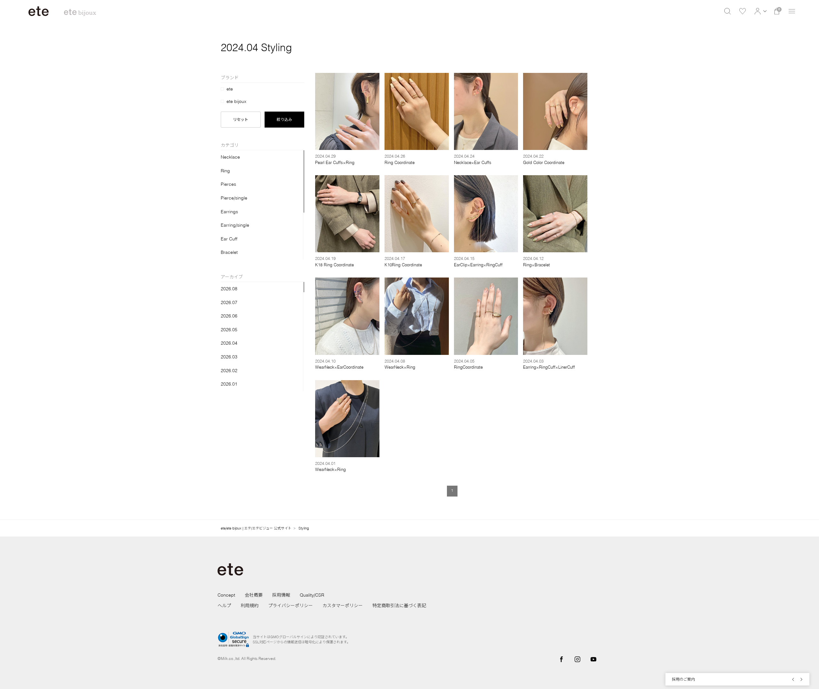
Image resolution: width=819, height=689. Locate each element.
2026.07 (229, 302)
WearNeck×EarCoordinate (339, 367)
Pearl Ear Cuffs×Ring (334, 162)
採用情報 (281, 595)
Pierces (228, 184)
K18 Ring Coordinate (334, 264)
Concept (226, 595)
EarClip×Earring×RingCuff (478, 264)
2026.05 (229, 330)
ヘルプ (224, 605)
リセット (240, 119)
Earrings (229, 212)
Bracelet (229, 252)
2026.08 (229, 289)
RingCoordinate (468, 367)
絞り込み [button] (284, 119)
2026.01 (229, 384)
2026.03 (229, 357)
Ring (225, 171)
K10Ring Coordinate (403, 264)
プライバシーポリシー (290, 605)
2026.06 (229, 316)
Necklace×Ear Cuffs (472, 162)
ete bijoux (236, 101)
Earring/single (235, 225)
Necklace (230, 157)
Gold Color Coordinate (543, 162)
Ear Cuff (229, 239)
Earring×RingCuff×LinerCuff (549, 367)
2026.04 (229, 343)
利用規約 (249, 605)
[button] (760, 11)
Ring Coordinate (400, 162)
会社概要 (254, 595)
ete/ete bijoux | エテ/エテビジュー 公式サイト (256, 528)
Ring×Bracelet (536, 264)
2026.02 (229, 370)
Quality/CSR (312, 595)
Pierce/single (234, 198)
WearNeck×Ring (400, 367)
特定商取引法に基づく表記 (399, 605)
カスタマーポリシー (342, 605)
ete (230, 89)
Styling (303, 528)
